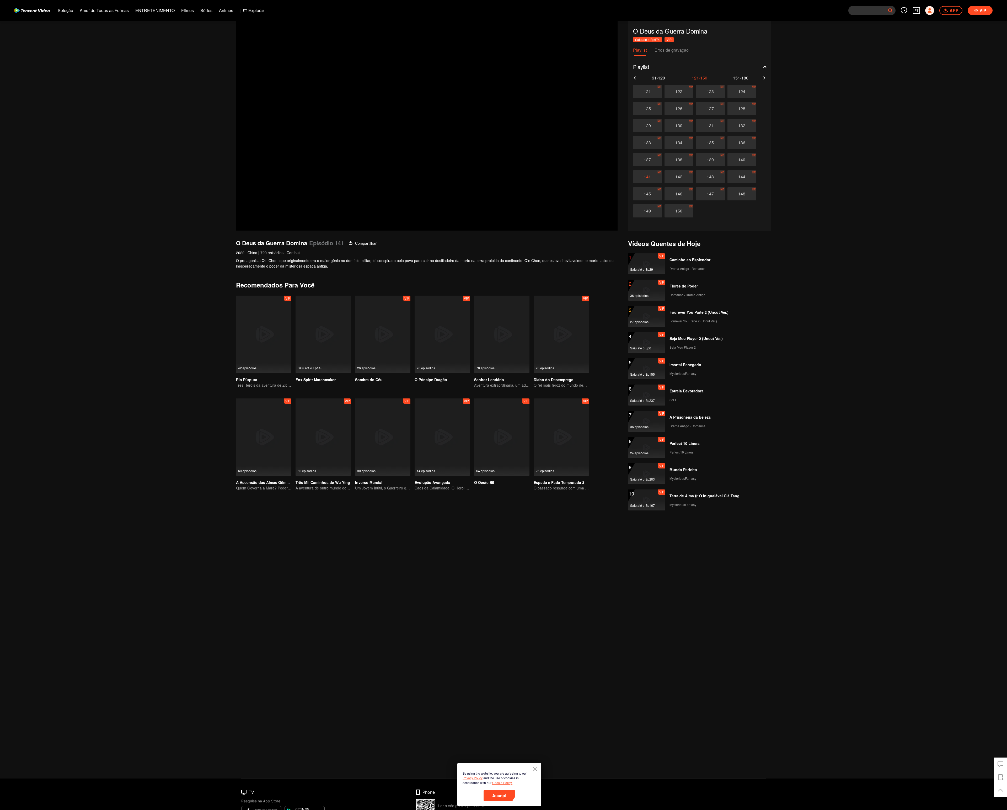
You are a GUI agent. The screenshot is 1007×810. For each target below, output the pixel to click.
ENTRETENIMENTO (155, 10)
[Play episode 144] (741, 176)
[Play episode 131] (710, 125)
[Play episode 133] (647, 142)
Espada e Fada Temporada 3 (559, 482)
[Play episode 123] (710, 91)
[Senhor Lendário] (501, 334)
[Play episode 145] (647, 193)
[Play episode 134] (679, 142)
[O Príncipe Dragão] (442, 334)
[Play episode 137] (647, 159)
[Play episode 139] (710, 159)
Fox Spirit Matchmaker (316, 379)
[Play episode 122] (679, 91)
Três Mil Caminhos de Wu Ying (323, 482)
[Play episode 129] (647, 125)
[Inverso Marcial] (382, 437)
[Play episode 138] (679, 159)
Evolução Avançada (432, 482)
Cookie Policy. (502, 782)
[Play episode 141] (647, 176)
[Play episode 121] (647, 91)
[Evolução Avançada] (442, 437)
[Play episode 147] (710, 193)
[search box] (890, 10)
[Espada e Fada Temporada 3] (561, 437)
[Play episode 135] (710, 142)
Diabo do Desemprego (554, 379)
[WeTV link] (32, 10)
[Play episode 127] (710, 108)
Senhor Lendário (489, 379)
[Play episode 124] (741, 91)
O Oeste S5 (484, 482)
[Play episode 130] (679, 125)
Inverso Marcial (368, 482)
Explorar (256, 10)
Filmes (187, 10)
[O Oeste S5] (501, 437)
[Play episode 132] (741, 125)
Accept (499, 795)
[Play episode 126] (679, 108)
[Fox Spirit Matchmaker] (323, 334)
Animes (226, 10)
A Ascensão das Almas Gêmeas (264, 482)
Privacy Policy (473, 778)
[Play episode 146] (679, 193)
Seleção (65, 10)
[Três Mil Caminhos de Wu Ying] (323, 437)
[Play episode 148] (741, 193)
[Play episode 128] (741, 108)
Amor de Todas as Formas (104, 10)
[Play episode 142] (679, 176)
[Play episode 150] (679, 210)
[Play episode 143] (710, 176)
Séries (206, 10)
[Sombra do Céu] (382, 334)
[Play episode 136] (741, 142)
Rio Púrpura (246, 379)
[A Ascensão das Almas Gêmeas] (263, 437)
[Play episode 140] (741, 159)
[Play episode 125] (647, 108)
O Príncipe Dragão (431, 379)
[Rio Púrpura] (263, 334)
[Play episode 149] (647, 210)
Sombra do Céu (369, 379)
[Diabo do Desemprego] (561, 334)
